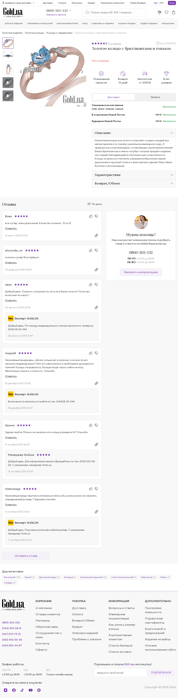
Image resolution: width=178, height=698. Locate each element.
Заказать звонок (56, 14)
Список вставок (120, 651)
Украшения (168, 23)
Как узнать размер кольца (122, 627)
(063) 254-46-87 (12, 645)
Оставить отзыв (26, 555)
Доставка (114, 97)
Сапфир (9, 582)
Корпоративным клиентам (120, 637)
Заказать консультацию (141, 272)
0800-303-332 (141, 252)
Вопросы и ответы (121, 608)
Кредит (91, 3)
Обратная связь (47, 626)
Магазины (77, 3)
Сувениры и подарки (103, 23)
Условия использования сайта (160, 647)
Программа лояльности (112, 3)
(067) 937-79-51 (11, 634)
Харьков (110, 108)
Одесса (119, 108)
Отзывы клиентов (48, 614)
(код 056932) (168, 43)
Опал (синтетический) (123, 577)
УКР (155, 3)
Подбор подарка (148, 23)
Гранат (29, 577)
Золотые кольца (34, 32)
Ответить (11, 228)
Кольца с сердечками (59, 32)
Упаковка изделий (85, 633)
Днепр (101, 108)
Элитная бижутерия (67, 23)
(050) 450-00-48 (12, 639)
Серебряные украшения (40, 23)
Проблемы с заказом (86, 639)
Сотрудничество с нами (49, 635)
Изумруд (70, 577)
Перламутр (148, 577)
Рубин (165, 577)
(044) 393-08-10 (11, 628)
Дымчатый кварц (49, 577)
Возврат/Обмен (83, 620)
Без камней (12, 577)
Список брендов (120, 645)
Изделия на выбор (158, 639)
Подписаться (161, 672)
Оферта (41, 649)
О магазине (44, 608)
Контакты (42, 643)
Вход (171, 3)
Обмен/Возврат (138, 3)
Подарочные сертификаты (154, 620)
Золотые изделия (12, 32)
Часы (85, 23)
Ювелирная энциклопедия (119, 616)
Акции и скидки (127, 23)
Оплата (155, 97)
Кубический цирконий (93, 577)
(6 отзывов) (114, 43)
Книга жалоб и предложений (155, 631)
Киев (94, 108)
